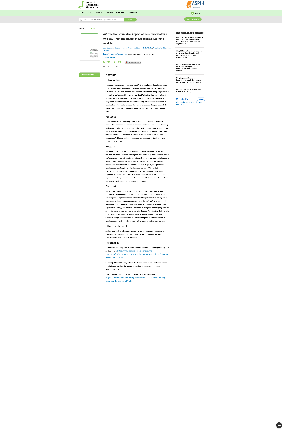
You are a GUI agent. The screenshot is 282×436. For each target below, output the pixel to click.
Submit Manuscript (192, 19)
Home (81, 13)
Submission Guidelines (115, 13)
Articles (99, 13)
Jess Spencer (108, 48)
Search (130, 20)
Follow (201, 99)
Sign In (197, 13)
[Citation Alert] (117, 67)
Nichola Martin (146, 48)
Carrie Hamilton (133, 48)
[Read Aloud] (279, 425)
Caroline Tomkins (159, 48)
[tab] (89, 75)
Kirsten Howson (120, 48)
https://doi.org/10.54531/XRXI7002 (115, 54)
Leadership (133, 13)
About (89, 13)
